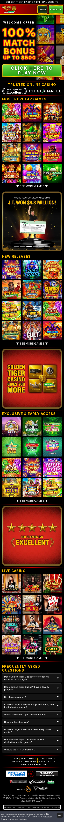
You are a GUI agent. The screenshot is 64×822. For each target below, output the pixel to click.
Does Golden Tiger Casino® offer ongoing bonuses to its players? (26, 678)
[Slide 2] (22, 247)
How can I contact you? (16, 722)
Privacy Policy (47, 761)
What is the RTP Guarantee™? (19, 749)
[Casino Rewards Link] (51, 781)
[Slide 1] (16, 247)
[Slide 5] (41, 247)
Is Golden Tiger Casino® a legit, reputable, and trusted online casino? (29, 705)
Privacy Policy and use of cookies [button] (26, 818)
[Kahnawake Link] (18, 781)
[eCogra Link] (37, 781)
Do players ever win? (15, 697)
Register (56, 9)
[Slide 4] (35, 247)
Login (42, 9)
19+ (31, 773)
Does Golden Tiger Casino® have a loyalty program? (26, 688)
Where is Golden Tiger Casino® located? (25, 714)
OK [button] (59, 815)
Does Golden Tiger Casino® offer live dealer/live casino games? (24, 740)
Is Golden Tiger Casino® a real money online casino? (27, 730)
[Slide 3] (29, 247)
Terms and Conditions (24, 761)
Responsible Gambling (33, 764)
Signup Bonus (28, 758)
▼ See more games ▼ (32, 186)
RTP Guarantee (47, 758)
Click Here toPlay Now (32, 70)
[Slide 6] (47, 247)
